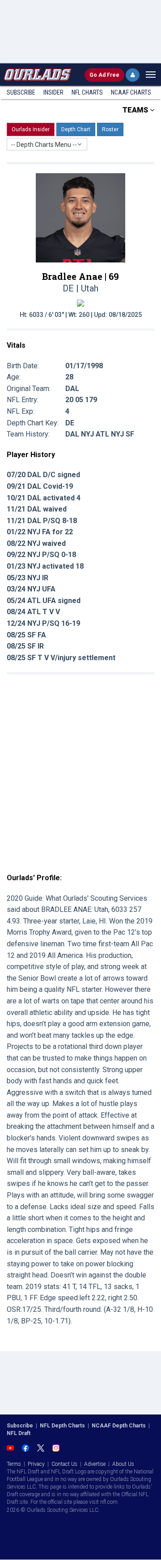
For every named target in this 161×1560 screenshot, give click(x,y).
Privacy (36, 1464)
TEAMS (136, 110)
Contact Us (64, 1464)
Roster (110, 129)
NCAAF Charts (131, 92)
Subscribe (21, 92)
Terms (14, 1464)
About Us (123, 1464)
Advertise (95, 1464)
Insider (53, 92)
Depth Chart (75, 129)
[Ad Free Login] (133, 75)
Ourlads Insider (31, 129)
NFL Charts (87, 92)
